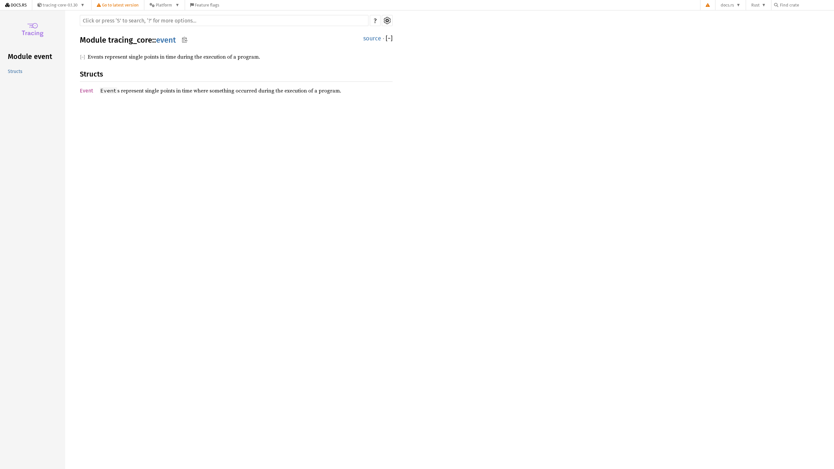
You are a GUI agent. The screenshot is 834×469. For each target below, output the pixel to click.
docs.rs (727, 5)
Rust (755, 5)
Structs (15, 71)
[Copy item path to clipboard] (184, 39)
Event (86, 91)
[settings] (387, 20)
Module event (30, 56)
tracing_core (130, 40)
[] (389, 38)
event (166, 40)
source (372, 38)
